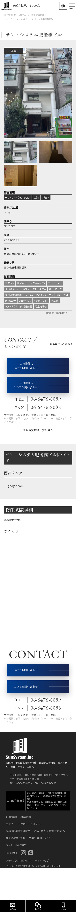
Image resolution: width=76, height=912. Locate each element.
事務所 (45, 197)
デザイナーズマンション (15, 18)
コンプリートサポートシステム (23, 823)
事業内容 (25, 816)
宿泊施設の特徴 (15, 837)
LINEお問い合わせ (26, 686)
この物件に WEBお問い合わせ (26, 366)
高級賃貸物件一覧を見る (38, 430)
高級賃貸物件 (37, 14)
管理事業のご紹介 (39, 837)
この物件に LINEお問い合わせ (26, 385)
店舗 (36, 197)
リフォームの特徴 (16, 844)
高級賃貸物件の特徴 (18, 830)
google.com (16, 486)
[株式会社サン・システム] (6, 5)
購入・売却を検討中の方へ (49, 830)
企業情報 (11, 816)
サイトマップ (41, 860)
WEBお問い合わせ (26, 670)
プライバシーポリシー (18, 860)
